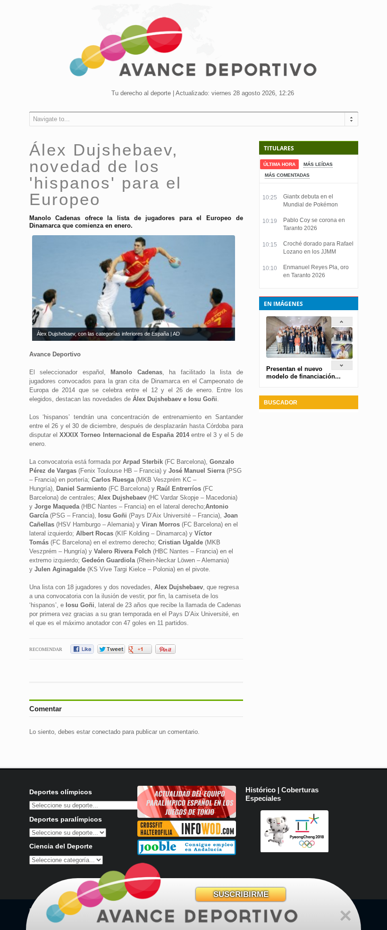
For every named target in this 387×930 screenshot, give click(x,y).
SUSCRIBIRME (241, 894)
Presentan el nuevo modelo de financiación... (303, 372)
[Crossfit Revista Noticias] (186, 834)
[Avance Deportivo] (193, 49)
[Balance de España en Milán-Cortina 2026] (342, 357)
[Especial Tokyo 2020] (186, 815)
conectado (106, 731)
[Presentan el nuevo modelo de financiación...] (342, 340)
